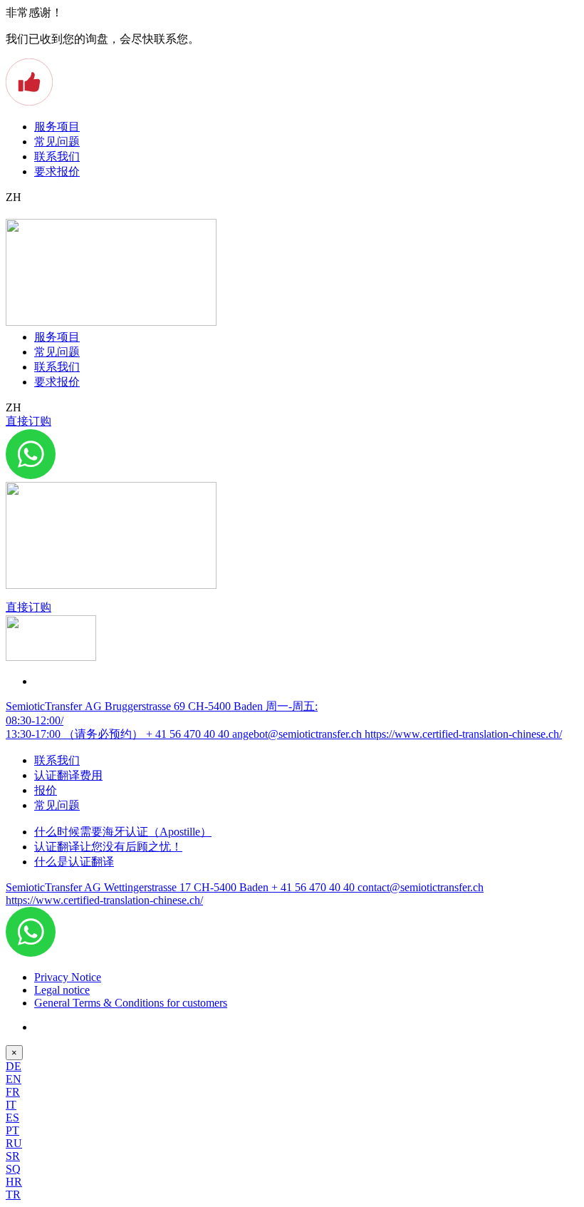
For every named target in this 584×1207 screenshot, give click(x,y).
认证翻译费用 (68, 775)
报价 (45, 790)
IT (11, 1105)
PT (12, 1130)
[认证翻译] (111, 322)
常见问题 (57, 141)
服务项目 (57, 126)
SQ (13, 1169)
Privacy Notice (67, 977)
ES (12, 1117)
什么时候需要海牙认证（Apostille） (123, 832)
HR (14, 1182)
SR (13, 1156)
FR (13, 1092)
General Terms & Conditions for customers (130, 1003)
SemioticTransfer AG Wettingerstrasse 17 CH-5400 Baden (138, 887)
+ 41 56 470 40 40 (189, 734)
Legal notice (62, 990)
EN (13, 1079)
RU (14, 1143)
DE (13, 1066)
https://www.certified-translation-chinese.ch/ (463, 734)
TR (13, 1194)
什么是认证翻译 (74, 862)
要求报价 (57, 171)
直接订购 (28, 421)
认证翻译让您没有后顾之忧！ (108, 847)
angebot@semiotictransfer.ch (298, 734)
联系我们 (57, 156)
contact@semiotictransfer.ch (421, 887)
